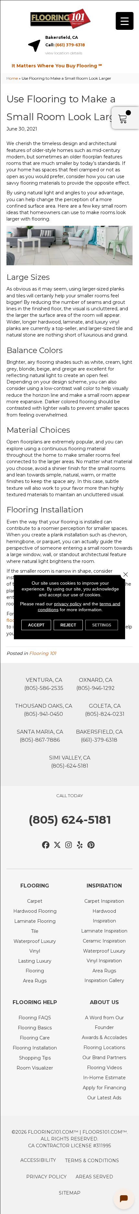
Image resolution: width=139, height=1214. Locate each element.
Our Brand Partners (104, 1057)
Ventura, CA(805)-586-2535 (43, 684)
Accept (36, 625)
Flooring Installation (35, 1048)
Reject (68, 625)
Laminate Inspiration (104, 931)
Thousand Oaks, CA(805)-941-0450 (43, 710)
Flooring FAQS (34, 1018)
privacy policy (67, 603)
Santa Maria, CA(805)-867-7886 (40, 736)
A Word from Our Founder (104, 1022)
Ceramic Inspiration (104, 941)
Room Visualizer (34, 1068)
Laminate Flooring (35, 921)
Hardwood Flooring (35, 911)
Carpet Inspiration (104, 901)
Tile (34, 931)
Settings (101, 625)
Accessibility (38, 1160)
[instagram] (68, 845)
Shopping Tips (35, 1058)
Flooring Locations (104, 1047)
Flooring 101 (42, 653)
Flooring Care (35, 1038)
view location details (63, 53)
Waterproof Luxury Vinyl (35, 946)
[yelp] (80, 845)
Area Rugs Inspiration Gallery (104, 975)
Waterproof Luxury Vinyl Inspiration (104, 956)
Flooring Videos (104, 1068)
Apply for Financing (104, 1088)
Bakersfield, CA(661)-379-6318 (99, 736)
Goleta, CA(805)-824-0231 (104, 710)
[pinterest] (91, 845)
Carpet (34, 901)
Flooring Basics (35, 1028)
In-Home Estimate (104, 1078)
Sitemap (69, 1193)
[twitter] (57, 845)
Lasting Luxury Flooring (34, 966)
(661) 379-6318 (70, 44)
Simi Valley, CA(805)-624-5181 (69, 762)
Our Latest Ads (104, 1098)
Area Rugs (35, 981)
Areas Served (94, 1177)
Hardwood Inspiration (104, 916)
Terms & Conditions (92, 1160)
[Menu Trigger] (125, 21)
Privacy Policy (46, 1177)
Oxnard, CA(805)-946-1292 (95, 684)
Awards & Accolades (104, 1037)
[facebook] (46, 845)
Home (12, 78)
